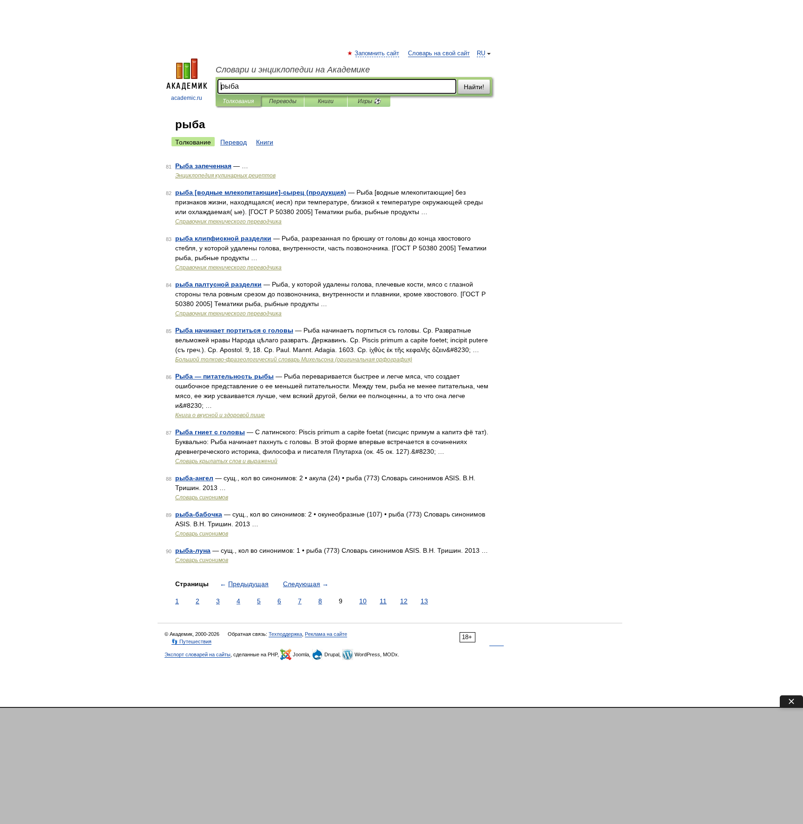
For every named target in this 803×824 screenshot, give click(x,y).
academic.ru (186, 98)
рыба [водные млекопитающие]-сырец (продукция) (260, 192)
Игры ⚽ (369, 101)
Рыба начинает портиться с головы (234, 330)
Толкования (238, 101)
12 (404, 601)
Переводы (282, 101)
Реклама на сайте (326, 634)
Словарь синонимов (201, 497)
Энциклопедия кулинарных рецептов (225, 175)
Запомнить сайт (377, 53)
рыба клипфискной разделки (223, 238)
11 (383, 601)
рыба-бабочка (198, 514)
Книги (326, 101)
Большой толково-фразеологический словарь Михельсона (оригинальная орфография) (293, 359)
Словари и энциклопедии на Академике (293, 69)
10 (363, 601)
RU (481, 53)
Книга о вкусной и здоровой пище (220, 415)
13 (424, 601)
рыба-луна (193, 550)
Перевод (233, 142)
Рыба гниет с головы (210, 432)
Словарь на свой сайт (439, 53)
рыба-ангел (194, 478)
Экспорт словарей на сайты (197, 654)
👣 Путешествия (191, 641)
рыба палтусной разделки (218, 284)
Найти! (474, 87)
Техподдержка (285, 634)
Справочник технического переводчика (228, 221)
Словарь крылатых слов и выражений (226, 461)
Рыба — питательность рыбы (224, 376)
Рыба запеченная (203, 166)
